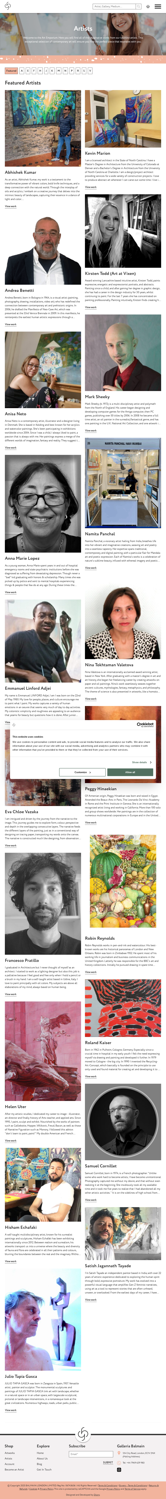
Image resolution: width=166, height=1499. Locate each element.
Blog (39, 1464)
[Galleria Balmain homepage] (8, 6)
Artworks (10, 1453)
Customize (81, 772)
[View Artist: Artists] (43, 128)
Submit (108, 1462)
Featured (11, 70)
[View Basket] (148, 6)
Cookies (33, 1489)
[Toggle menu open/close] (158, 6)
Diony (97, 1494)
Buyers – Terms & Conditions (133, 1485)
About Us (42, 1458)
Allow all (130, 772)
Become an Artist (14, 1469)
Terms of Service (133, 1489)
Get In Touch (44, 1469)
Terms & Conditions (107, 1485)
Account (9, 1464)
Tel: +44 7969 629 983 (133, 1462)
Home (40, 1453)
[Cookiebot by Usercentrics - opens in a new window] (139, 724)
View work (10, 206)
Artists (8, 1458)
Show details (139, 762)
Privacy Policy (46, 1489)
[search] (138, 6)
